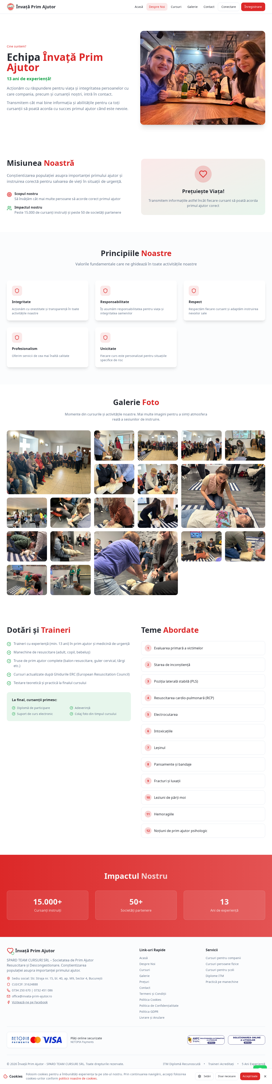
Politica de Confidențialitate (158, 1006)
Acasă (139, 7)
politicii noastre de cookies (78, 1078)
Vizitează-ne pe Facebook (30, 1002)
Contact (209, 7)
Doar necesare (227, 1076)
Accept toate (250, 1076)
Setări (207, 1076)
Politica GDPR (148, 1012)
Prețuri (144, 982)
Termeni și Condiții (152, 994)
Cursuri (176, 7)
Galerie (192, 7)
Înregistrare (253, 7)
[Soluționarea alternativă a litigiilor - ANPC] (206, 1040)
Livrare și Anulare (151, 1017)
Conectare (228, 7)
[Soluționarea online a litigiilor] (246, 1040)
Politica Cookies (150, 1000)
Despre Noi (157, 7)
